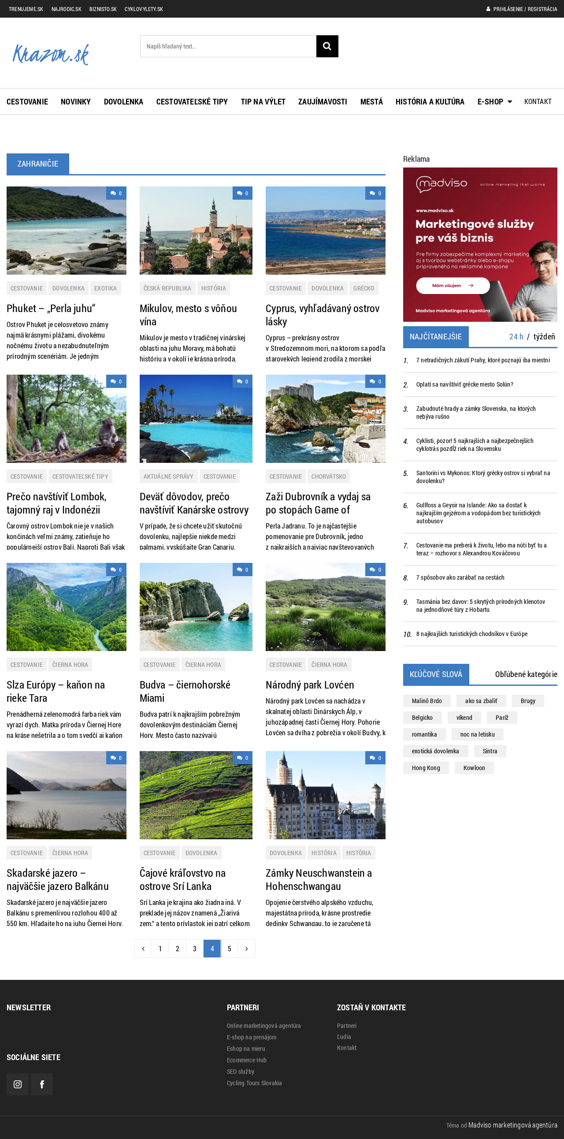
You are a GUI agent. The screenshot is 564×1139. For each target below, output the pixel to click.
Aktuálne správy (169, 476)
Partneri (347, 1026)
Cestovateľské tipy (192, 101)
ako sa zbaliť (481, 700)
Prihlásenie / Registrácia (524, 8)
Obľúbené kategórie (526, 674)
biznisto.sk (103, 8)
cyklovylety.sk (144, 8)
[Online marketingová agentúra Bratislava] (480, 243)
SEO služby (240, 1072)
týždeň (544, 336)
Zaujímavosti (322, 101)
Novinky (76, 101)
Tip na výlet (263, 101)
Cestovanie (27, 101)
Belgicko (422, 717)
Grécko (363, 288)
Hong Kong (426, 767)
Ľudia (344, 1037)
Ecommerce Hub (247, 1060)
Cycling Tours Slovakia (254, 1083)
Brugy (528, 700)
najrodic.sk (67, 8)
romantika (424, 734)
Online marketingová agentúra (264, 1026)
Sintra (490, 751)
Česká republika (168, 288)
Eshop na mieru (246, 1049)
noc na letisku (477, 734)
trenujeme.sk (26, 8)
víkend (464, 717)
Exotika (105, 288)
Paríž (502, 717)
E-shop (490, 101)
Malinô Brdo (427, 700)
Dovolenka (124, 101)
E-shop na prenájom (252, 1037)
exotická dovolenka (436, 751)
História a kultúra (430, 101)
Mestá (371, 101)
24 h (516, 336)
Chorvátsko (329, 476)
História (213, 288)
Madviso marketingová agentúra (512, 1124)
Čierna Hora (70, 664)
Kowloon (474, 767)
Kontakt (538, 101)
